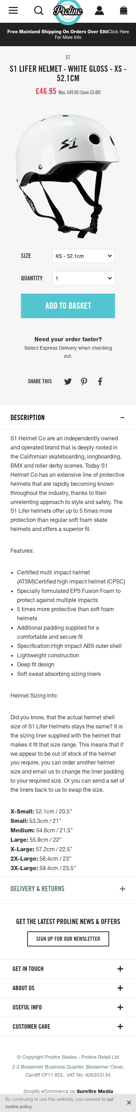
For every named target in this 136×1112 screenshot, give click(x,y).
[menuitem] (68, 383)
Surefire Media (95, 1091)
